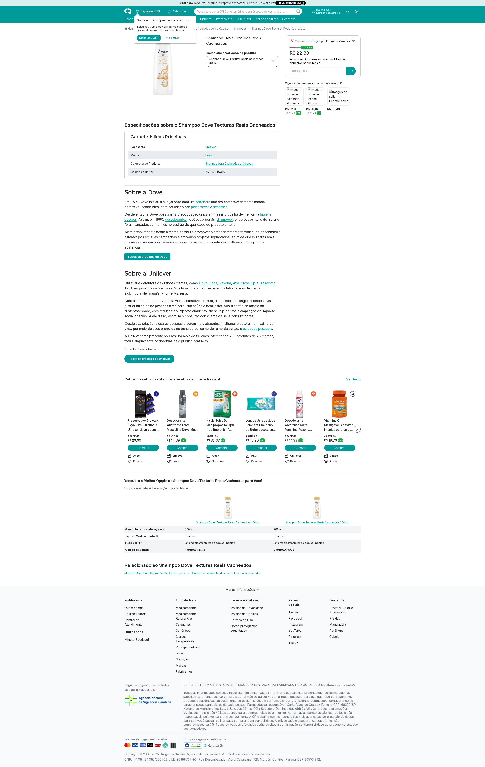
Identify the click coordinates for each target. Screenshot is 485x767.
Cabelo (334, 636)
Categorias (183, 624)
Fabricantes (184, 671)
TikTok (293, 643)
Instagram (296, 624)
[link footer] (193, 745)
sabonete (203, 202)
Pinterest (295, 636)
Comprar (143, 448)
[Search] (298, 11)
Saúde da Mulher (267, 19)
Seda (213, 283)
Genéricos (289, 19)
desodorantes (176, 219)
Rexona (225, 283)
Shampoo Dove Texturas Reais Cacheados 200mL (316, 522)
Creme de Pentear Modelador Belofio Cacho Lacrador (226, 573)
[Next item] (357, 429)
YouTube (295, 630)
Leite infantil (243, 19)
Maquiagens (338, 624)
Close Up (248, 283)
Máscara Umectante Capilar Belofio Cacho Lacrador (156, 573)
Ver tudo (353, 379)
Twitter (293, 612)
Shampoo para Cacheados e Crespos (229, 163)
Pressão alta (224, 19)
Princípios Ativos (188, 647)
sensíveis (220, 207)
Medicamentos (186, 608)
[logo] (127, 11)
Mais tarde (173, 38)
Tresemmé (267, 283)
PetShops (336, 630)
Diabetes (206, 19)
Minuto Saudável (136, 640)
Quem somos (133, 608)
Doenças (182, 659)
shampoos (225, 219)
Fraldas (334, 618)
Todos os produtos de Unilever (149, 358)
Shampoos (239, 28)
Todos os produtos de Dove (147, 257)
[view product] (143, 404)
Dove (208, 155)
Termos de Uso (242, 620)
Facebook (296, 618)
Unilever (210, 146)
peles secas (200, 207)
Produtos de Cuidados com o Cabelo (205, 28)
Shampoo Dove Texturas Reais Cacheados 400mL (236, 60)
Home (131, 28)
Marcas (181, 665)
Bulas (180, 653)
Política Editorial (135, 614)
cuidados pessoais (257, 329)
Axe (236, 283)
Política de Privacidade (247, 608)
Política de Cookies (244, 614)
